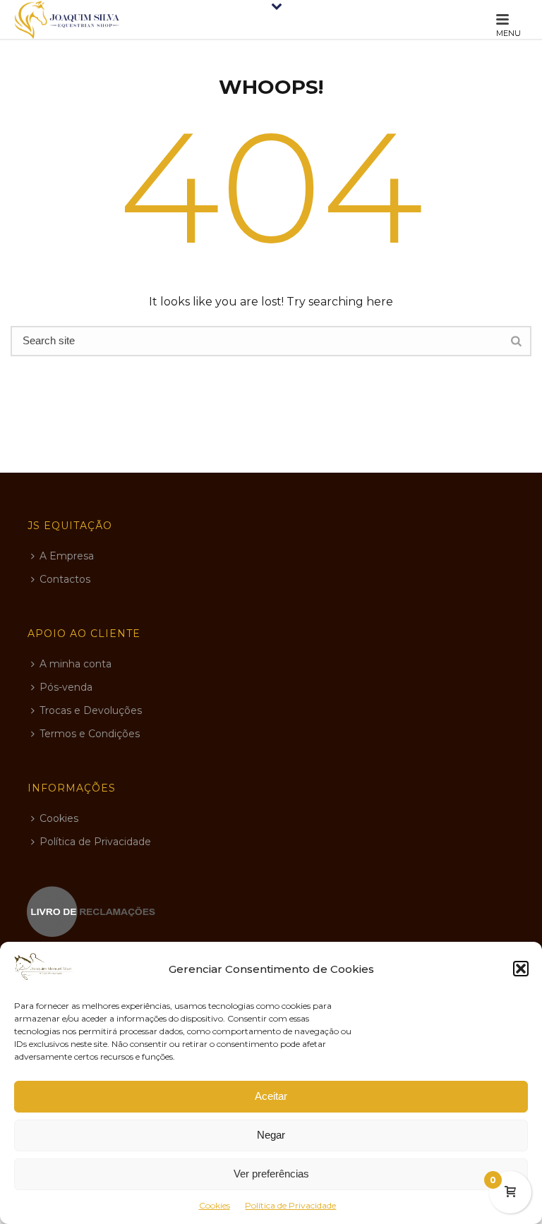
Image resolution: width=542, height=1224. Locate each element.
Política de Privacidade (290, 1205)
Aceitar (271, 1096)
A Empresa (67, 556)
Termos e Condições (90, 733)
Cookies (214, 1205)
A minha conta (76, 664)
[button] (521, 969)
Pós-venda (66, 687)
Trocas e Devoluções (91, 710)
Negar (271, 1135)
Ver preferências (271, 1174)
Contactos (65, 579)
